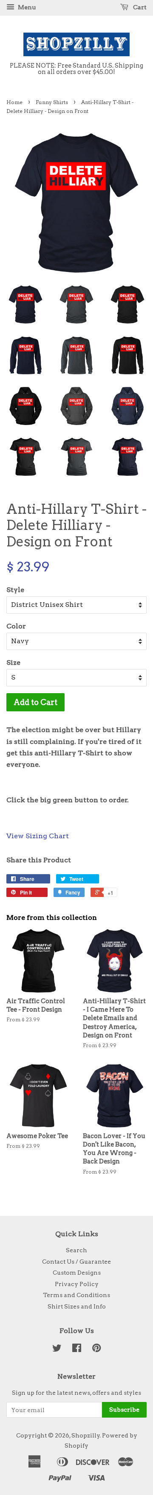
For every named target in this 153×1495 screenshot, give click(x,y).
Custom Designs (77, 1272)
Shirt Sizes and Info (77, 1306)
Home (14, 102)
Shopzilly (85, 1435)
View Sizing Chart (37, 836)
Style (15, 590)
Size (13, 662)
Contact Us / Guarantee (76, 1261)
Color (16, 626)
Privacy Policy (77, 1284)
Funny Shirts (52, 102)
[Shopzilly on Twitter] (57, 1349)
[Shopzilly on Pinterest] (96, 1349)
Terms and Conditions (76, 1295)
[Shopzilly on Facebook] (77, 1349)
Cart (139, 7)
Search (76, 1250)
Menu (26, 7)
